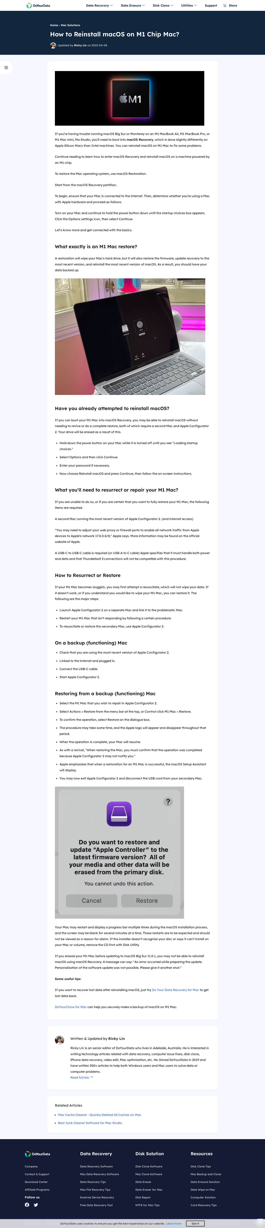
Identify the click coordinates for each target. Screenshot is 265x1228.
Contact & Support (37, 1174)
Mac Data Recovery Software (99, 1174)
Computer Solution (203, 1197)
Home (54, 25)
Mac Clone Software (148, 1174)
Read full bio (80, 1077)
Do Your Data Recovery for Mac (175, 990)
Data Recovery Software (96, 1166)
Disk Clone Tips (201, 1166)
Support (211, 5)
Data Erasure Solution (205, 1182)
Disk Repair (143, 1197)
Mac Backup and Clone (206, 1174)
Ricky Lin (80, 45)
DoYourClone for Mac (71, 1007)
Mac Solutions (70, 25)
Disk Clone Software (148, 1166)
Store (232, 5)
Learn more (173, 1223)
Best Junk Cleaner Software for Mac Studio (90, 1123)
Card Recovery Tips (204, 1205)
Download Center (36, 1182)
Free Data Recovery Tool (96, 1205)
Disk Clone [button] (161, 5)
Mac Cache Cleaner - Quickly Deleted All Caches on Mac (99, 1115)
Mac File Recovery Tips (95, 1189)
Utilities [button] (187, 5)
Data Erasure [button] (131, 5)
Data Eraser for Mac (148, 1189)
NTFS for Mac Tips (147, 1205)
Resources (202, 1153)
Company (31, 1166)
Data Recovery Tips (93, 1182)
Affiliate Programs (37, 1189)
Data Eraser (143, 1182)
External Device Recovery (97, 1197)
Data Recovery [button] (98, 5)
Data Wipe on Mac (203, 1189)
